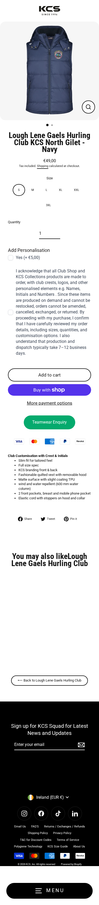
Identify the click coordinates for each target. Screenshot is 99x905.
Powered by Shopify (71, 864)
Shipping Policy (38, 833)
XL (60, 190)
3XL (48, 205)
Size (49, 178)
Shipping (42, 166)
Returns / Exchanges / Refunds (64, 826)
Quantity (14, 222)
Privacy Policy (62, 833)
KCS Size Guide (58, 846)
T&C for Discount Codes (35, 840)
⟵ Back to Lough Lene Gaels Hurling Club (49, 680)
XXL (76, 190)
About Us (79, 846)
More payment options (49, 403)
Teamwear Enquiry (49, 422)
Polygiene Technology (28, 846)
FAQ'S (35, 826)
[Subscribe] (80, 745)
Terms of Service (68, 840)
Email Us (20, 826)
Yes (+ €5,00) (28, 257)
